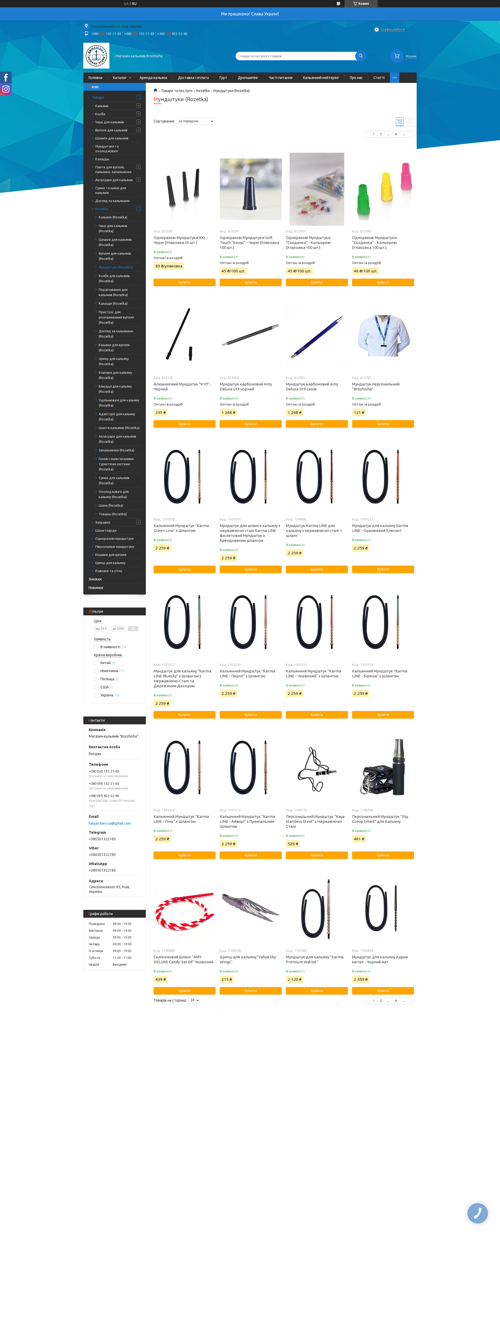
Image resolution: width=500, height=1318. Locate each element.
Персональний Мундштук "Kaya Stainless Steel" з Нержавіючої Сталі (315, 821)
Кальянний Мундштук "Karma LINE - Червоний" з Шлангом (313, 673)
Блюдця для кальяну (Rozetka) (115, 388)
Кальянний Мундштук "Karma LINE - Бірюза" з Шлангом (379, 673)
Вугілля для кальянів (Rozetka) (115, 256)
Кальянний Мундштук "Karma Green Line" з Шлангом (181, 528)
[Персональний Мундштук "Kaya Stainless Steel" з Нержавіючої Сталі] (317, 768)
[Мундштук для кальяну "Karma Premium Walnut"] (317, 908)
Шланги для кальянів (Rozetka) (115, 242)
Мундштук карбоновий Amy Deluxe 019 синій (312, 386)
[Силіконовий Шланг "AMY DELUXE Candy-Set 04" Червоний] (184, 908)
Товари (98, 97)
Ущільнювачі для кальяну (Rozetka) (119, 402)
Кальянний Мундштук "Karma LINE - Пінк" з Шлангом (181, 819)
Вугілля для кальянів (111, 130)
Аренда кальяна (153, 77)
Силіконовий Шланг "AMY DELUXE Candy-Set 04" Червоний (183, 959)
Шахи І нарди (105, 530)
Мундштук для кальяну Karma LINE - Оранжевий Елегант (380, 528)
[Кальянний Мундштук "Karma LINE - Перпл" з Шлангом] (251, 622)
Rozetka (101, 209)
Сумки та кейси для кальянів (110, 190)
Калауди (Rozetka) (113, 303)
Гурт (223, 77)
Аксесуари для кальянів (114, 180)
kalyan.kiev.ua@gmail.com (110, 823)
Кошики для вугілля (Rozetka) (114, 347)
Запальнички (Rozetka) (116, 450)
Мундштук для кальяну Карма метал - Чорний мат (380, 959)
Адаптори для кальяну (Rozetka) (117, 416)
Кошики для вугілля (110, 554)
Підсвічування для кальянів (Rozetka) (113, 292)
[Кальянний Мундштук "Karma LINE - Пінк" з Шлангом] (184, 768)
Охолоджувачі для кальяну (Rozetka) (114, 494)
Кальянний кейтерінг (321, 77)
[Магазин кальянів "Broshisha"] (96, 55)
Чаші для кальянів (109, 122)
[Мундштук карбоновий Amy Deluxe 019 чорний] (251, 335)
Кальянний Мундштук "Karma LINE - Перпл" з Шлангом (247, 673)
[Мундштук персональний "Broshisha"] (383, 335)
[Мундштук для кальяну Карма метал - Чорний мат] (383, 908)
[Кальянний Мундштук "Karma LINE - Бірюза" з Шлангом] (383, 622)
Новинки (96, 588)
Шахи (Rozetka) (111, 505)
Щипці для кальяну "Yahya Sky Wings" (248, 959)
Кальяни (101, 106)
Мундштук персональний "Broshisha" (375, 386)
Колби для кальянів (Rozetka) (114, 278)
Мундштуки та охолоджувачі (107, 148)
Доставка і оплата (193, 77)
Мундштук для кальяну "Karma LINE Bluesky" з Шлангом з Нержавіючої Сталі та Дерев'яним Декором (182, 678)
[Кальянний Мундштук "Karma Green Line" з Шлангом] (184, 477)
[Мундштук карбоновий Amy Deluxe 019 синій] (317, 335)
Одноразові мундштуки (114, 538)
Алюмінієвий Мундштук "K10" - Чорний (182, 386)
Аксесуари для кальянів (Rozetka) (117, 438)
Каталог (120, 77)
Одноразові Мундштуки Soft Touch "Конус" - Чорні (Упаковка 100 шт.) (249, 242)
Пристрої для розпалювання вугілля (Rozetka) (116, 317)
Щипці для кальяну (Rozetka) (114, 361)
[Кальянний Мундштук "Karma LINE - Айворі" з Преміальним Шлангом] (251, 768)
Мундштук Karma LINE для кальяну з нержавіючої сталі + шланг (314, 530)
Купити (185, 282)
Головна (95, 77)
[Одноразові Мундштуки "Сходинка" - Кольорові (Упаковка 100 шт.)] (317, 189)
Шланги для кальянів (111, 138)
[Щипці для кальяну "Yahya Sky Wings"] (251, 908)
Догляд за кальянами (112, 201)
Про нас (356, 77)
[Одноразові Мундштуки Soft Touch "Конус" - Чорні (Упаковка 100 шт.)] (251, 189)
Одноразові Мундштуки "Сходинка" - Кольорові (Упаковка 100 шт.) (308, 242)
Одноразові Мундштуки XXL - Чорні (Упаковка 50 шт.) (181, 240)
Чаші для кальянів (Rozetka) (113, 228)
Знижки (95, 579)
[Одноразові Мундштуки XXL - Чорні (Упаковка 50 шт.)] (184, 189)
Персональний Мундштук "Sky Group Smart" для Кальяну (380, 819)
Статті (379, 77)
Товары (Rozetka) (113, 514)
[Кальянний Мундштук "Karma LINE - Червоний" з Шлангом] (317, 622)
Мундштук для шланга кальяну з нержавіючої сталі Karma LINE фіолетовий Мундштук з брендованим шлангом (250, 533)
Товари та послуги (176, 91)
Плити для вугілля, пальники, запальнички (113, 169)
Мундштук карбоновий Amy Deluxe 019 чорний (246, 386)
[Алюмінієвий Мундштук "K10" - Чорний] (184, 335)
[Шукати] (360, 56)
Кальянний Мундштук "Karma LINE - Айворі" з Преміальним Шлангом (247, 821)
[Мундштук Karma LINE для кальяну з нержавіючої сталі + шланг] (317, 477)
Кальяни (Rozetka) (113, 217)
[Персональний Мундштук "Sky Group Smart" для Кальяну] (383, 768)
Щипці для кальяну (110, 563)
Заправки (102, 522)
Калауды (102, 159)
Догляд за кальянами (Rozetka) (116, 333)
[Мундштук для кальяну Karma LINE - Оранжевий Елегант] (383, 477)
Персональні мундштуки (114, 546)
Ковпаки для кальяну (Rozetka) (115, 375)
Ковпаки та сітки (108, 571)
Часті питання (280, 77)
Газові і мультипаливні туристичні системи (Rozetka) (116, 464)
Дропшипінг (248, 77)
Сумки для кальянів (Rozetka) (114, 480)
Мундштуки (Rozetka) (116, 267)
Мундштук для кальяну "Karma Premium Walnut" (314, 959)
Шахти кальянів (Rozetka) (119, 428)
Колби (100, 114)
